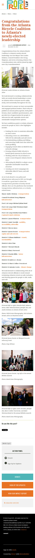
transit (24, 237)
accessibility (6, 224)
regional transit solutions (11, 215)
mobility (22, 222)
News (9, 14)
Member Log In (6, 443)
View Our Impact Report (17, 493)
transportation (23, 194)
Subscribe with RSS (12, 503)
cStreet (13, 554)
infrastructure (7, 200)
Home (4, 14)
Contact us (23, 529)
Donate (10, 458)
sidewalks (14, 224)
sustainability (6, 240)
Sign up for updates (17, 485)
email (14, 550)
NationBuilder (24, 554)
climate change (26, 267)
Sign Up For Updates (14, 464)
